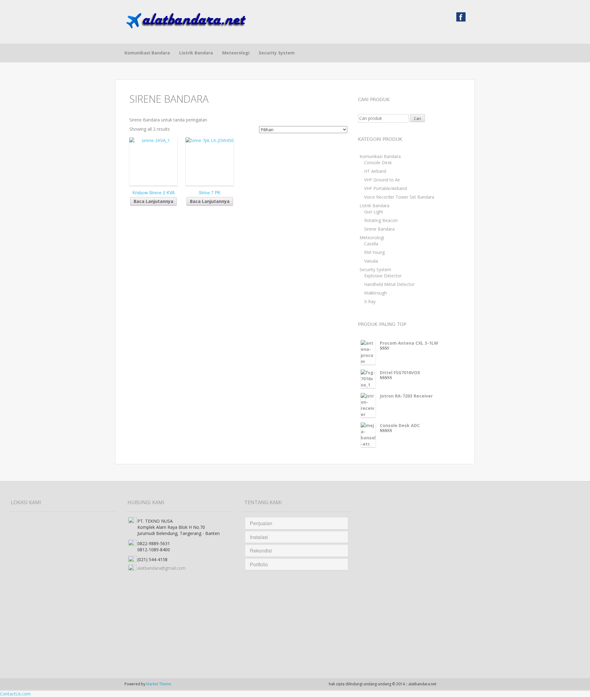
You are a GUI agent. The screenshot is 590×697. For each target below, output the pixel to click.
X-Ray (370, 301)
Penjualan (261, 523)
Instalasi (259, 537)
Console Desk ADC (400, 425)
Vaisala (371, 261)
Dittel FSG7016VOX (400, 372)
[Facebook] (461, 16)
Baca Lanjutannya (153, 201)
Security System (277, 53)
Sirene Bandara (379, 229)
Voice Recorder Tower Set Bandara (399, 197)
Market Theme (158, 684)
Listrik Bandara (196, 53)
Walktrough (375, 293)
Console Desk (378, 162)
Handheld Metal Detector (389, 284)
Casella (371, 244)
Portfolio (259, 564)
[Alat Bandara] (185, 19)
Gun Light (373, 212)
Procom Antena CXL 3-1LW (409, 343)
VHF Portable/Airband (385, 188)
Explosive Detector (383, 276)
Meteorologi (236, 53)
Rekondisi (261, 550)
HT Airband (375, 171)
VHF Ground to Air (382, 180)
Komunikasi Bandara (147, 53)
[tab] (296, 523)
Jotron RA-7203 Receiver (406, 396)
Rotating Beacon (381, 220)
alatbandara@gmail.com (161, 568)
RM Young (374, 252)
